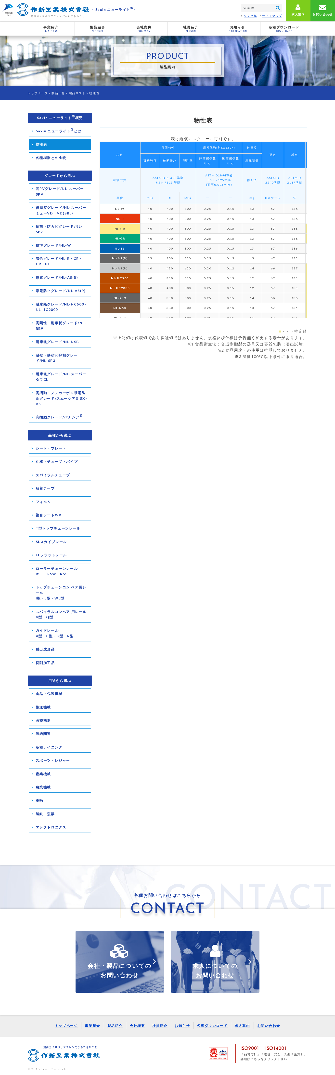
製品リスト (77, 93)
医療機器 (43, 720)
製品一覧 (58, 93)
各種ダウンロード (212, 1025)
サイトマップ (272, 16)
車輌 (39, 800)
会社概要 (137, 1025)
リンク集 (250, 16)
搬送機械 (43, 707)
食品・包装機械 (49, 693)
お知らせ (182, 1025)
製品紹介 (115, 1025)
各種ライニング (49, 747)
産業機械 (43, 774)
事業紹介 (92, 1025)
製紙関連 (43, 733)
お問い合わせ (268, 1025)
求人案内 (242, 1025)
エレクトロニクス (51, 827)
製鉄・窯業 (45, 814)
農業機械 (43, 787)
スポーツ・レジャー (53, 760)
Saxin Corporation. (56, 1069)
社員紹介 (160, 1025)
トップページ (38, 93)
